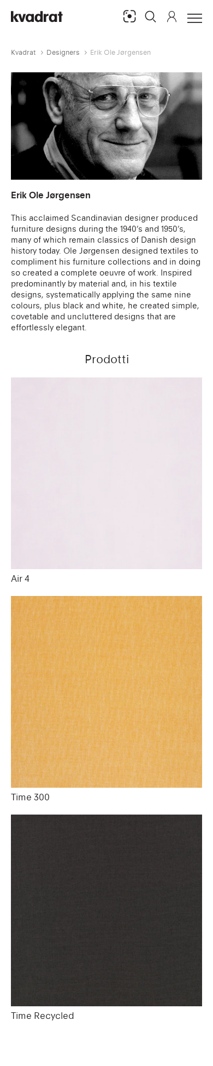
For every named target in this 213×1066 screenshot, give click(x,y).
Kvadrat (23, 52)
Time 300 (30, 797)
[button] (150, 16)
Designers (63, 52)
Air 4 (20, 578)
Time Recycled (42, 1015)
